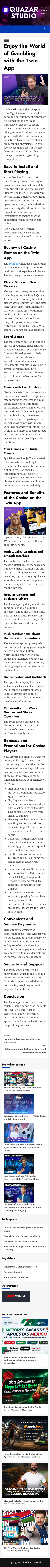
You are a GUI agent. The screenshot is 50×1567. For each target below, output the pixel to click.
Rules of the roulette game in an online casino (23, 1229)
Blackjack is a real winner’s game (20, 1241)
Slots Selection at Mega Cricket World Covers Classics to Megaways (22, 1408)
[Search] (45, 29)
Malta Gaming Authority (16, 1277)
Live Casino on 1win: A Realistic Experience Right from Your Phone (21, 1177)
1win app (14, 263)
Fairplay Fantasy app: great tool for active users (22, 1039)
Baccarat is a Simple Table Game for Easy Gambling (25, 1248)
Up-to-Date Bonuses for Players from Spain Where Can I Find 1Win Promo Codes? (23, 1147)
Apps (6, 40)
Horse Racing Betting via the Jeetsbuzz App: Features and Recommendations (23, 1455)
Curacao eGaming (13, 1272)
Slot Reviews (9, 1400)
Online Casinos (10, 1541)
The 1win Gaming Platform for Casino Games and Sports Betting (23, 1089)
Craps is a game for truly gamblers (22, 1236)
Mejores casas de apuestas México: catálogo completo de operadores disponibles (21, 1360)
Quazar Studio (23, 12)
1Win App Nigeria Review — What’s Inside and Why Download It (25, 1117)
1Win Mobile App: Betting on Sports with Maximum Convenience (25, 1049)
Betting (7, 1351)
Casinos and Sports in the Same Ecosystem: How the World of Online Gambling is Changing (22, 1207)
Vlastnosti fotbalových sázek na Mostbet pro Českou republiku (24, 1502)
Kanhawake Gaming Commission (20, 1266)
